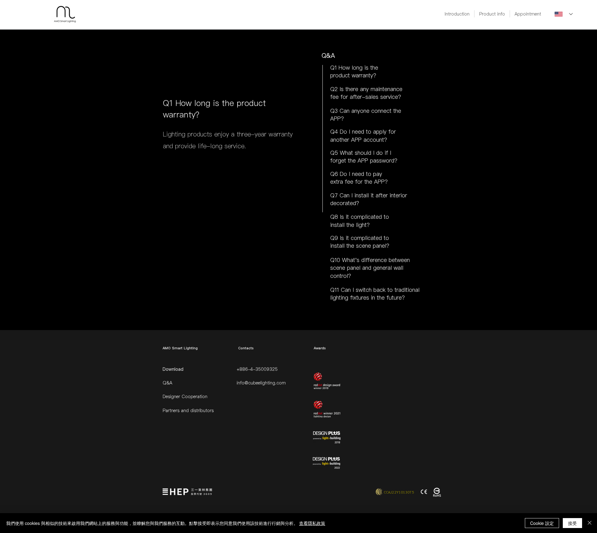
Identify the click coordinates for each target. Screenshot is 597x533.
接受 (572, 523)
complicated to (370, 238)
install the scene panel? (359, 246)
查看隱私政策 (312, 523)
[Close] (589, 523)
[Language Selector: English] (563, 14)
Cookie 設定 (542, 523)
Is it (345, 238)
